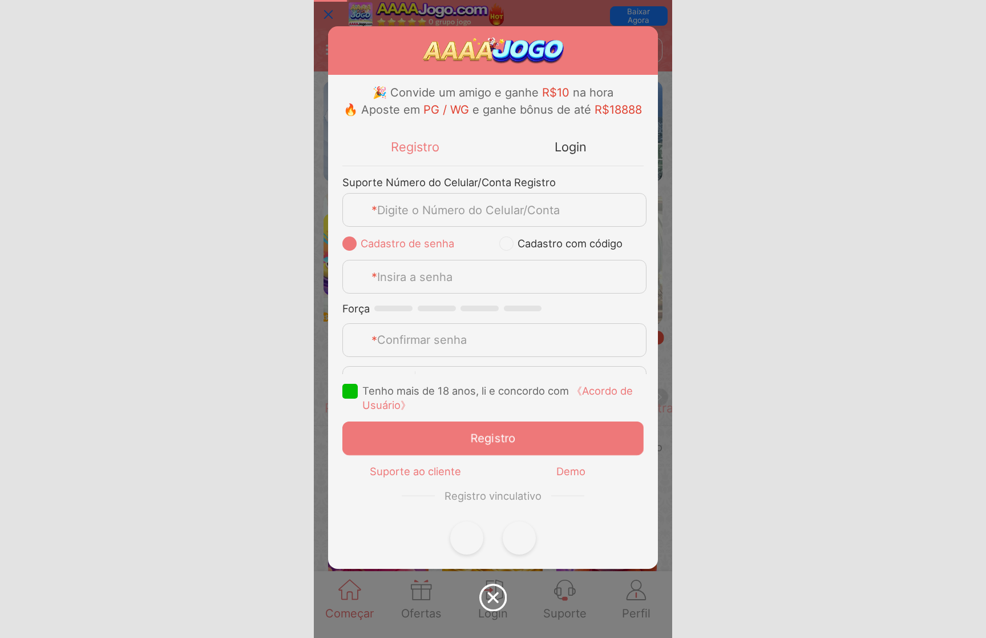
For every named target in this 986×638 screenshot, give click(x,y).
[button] (466, 538)
